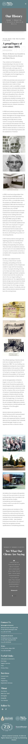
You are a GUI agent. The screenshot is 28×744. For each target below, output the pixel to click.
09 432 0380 (7, 650)
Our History (4, 691)
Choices (3, 678)
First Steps (3, 661)
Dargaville (3, 698)
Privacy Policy (4, 668)
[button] (12, 596)
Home (9, 20)
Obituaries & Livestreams (8, 659)
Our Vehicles (4, 700)
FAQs (2, 665)
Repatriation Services (6, 683)
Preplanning (4, 680)
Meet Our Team (5, 693)
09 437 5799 (7, 632)
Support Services (5, 663)
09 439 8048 (7, 642)
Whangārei (4, 696)
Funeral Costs (4, 676)
